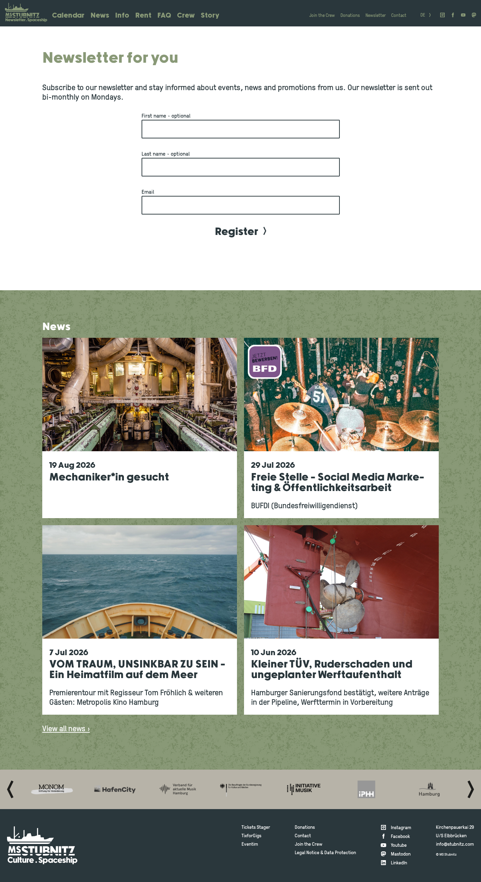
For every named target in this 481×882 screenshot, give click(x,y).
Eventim (250, 844)
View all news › (66, 729)
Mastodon (401, 854)
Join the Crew (322, 15)
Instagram (401, 828)
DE (422, 15)
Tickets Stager (256, 827)
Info (122, 15)
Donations (350, 15)
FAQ (164, 15)
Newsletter (376, 15)
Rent (143, 15)
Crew (186, 15)
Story (210, 15)
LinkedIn (399, 863)
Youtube (399, 845)
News (99, 15)
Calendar (68, 15)
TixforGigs (251, 836)
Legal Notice (307, 853)
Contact (398, 15)
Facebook (400, 836)
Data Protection (340, 853)
